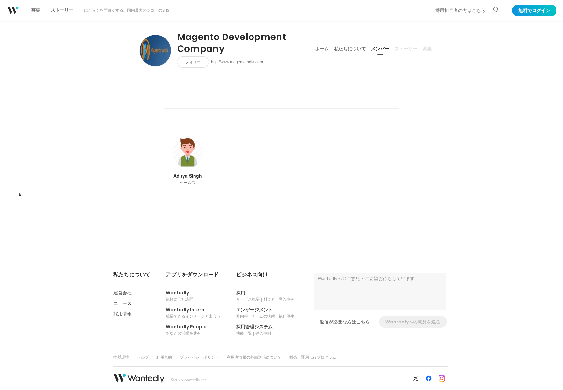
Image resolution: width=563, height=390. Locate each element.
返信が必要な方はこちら (345, 322)
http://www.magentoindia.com (237, 62)
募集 (427, 48)
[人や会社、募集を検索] (495, 10)
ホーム (322, 48)
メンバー (380, 48)
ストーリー (406, 48)
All (21, 195)
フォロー (193, 62)
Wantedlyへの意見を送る (412, 322)
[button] (131, 274)
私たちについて (350, 48)
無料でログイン (534, 10)
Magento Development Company (231, 43)
